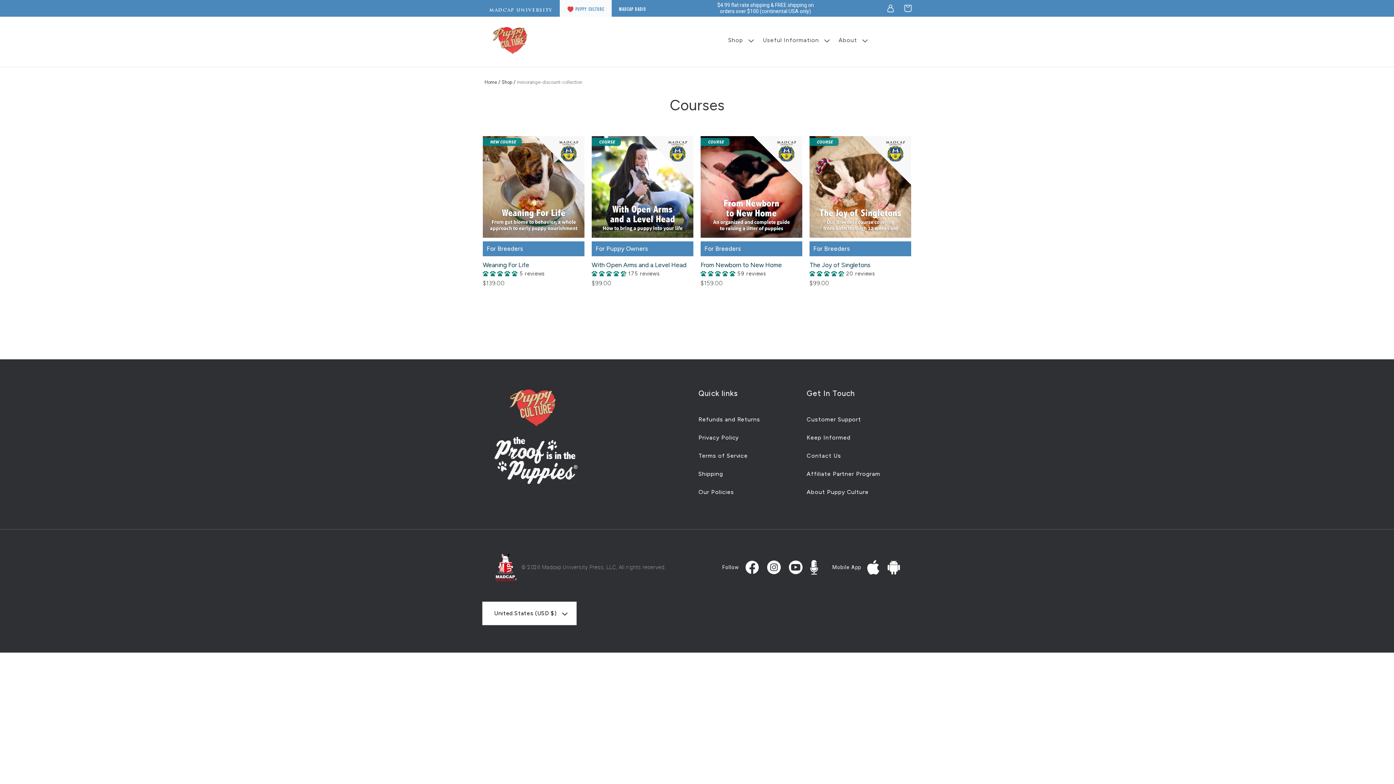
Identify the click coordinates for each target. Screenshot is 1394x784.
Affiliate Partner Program (843, 473)
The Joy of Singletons (840, 265)
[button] (908, 8)
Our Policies (716, 492)
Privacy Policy (718, 437)
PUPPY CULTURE (589, 9)
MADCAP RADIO (632, 9)
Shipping (710, 473)
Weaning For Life (506, 265)
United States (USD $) (525, 613)
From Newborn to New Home (741, 265)
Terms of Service (723, 455)
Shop (507, 82)
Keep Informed (828, 437)
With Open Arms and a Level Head (639, 265)
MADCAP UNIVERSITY (521, 10)
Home (491, 82)
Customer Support (834, 419)
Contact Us (824, 455)
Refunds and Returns (729, 419)
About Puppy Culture (838, 492)
